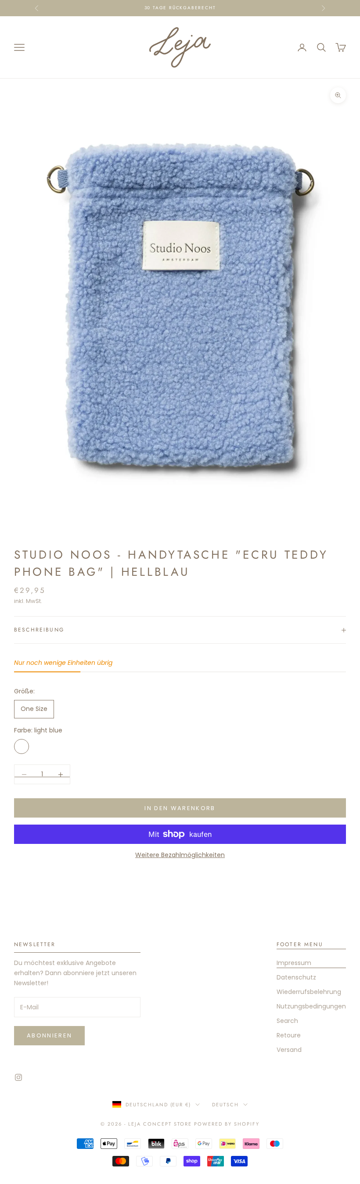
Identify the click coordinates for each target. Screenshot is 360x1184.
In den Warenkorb (179, 808)
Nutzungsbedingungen (311, 1006)
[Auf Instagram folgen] (18, 1077)
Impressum (294, 962)
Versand (289, 1049)
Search (287, 1020)
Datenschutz (296, 977)
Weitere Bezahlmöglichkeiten (180, 854)
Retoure (289, 1035)
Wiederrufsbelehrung (309, 991)
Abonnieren (49, 1035)
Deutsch (225, 1104)
